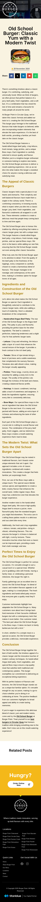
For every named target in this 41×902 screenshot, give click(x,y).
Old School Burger (25, 716)
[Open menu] (38, 9)
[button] (11, 75)
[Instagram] (27, 863)
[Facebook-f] (22, 863)
